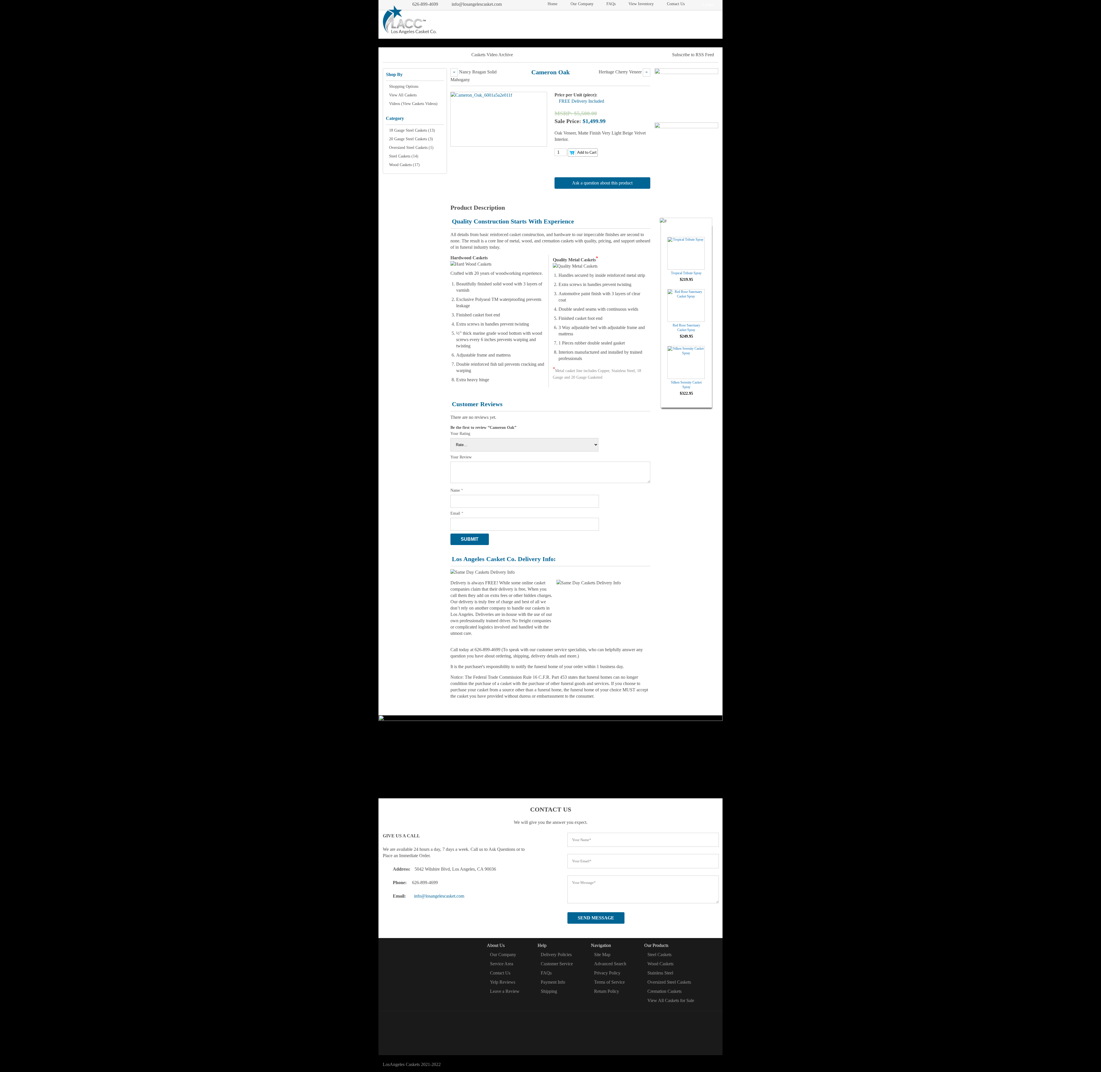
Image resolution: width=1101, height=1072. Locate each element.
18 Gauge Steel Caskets (408, 130)
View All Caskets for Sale (670, 1000)
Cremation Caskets (640, 23)
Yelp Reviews (502, 982)
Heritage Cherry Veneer (620, 71)
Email (456, 513)
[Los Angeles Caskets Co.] (409, 20)
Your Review (461, 457)
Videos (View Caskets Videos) (413, 104)
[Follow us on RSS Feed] (558, 1032)
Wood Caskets (539, 23)
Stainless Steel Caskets (587, 23)
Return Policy (606, 991)
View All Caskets (403, 95)
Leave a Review (505, 991)
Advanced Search (610, 963)
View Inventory (641, 4)
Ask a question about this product (602, 182)
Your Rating (460, 433)
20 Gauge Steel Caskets (408, 139)
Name (456, 490)
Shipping (549, 991)
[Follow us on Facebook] (527, 1032)
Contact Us (676, 4)
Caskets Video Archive (492, 54)
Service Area (501, 963)
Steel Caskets (498, 23)
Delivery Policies (556, 954)
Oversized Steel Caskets (408, 147)
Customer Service (557, 963)
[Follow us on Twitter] (542, 1032)
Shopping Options (403, 86)
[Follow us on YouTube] (573, 1032)
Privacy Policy (607, 972)
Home (552, 4)
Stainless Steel (660, 972)
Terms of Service (609, 982)
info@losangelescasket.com (477, 4)
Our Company (582, 4)
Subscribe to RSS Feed (693, 54)
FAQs (611, 4)
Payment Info (553, 982)
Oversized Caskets (688, 23)
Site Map (602, 954)
